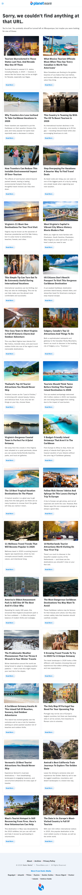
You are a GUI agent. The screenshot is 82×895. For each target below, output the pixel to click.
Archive (37, 861)
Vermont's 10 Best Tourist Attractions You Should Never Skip (20, 765)
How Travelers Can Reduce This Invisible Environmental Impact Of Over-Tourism (21, 171)
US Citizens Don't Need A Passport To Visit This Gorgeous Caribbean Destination (60, 280)
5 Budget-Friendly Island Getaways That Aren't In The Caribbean (58, 440)
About (29, 861)
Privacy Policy (49, 861)
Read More (9, 85)
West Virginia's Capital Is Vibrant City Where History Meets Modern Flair (58, 227)
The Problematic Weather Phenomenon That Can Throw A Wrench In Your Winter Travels (21, 656)
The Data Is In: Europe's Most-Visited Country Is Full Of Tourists (59, 821)
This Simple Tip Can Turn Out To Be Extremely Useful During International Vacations (21, 280)
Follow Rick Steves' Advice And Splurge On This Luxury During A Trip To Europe (60, 493)
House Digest (61, 875)
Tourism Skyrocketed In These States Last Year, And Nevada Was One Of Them (20, 61)
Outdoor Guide (46, 879)
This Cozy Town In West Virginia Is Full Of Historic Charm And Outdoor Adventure (21, 333)
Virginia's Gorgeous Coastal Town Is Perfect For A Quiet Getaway (19, 440)
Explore (37, 875)
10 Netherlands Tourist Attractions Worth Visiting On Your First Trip (59, 546)
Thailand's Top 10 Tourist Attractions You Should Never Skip (20, 387)
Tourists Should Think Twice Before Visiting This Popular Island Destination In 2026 (58, 387)
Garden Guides (47, 875)
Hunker (71, 875)
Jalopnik (21, 875)
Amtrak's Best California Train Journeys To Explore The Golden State (60, 765)
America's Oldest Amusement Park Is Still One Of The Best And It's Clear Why (20, 602)
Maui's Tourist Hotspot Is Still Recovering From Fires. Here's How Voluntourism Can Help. (20, 821)
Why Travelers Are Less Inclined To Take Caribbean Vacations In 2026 (21, 118)
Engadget (11, 875)
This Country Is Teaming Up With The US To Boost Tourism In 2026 (60, 118)
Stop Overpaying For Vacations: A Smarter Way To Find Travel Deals (60, 171)
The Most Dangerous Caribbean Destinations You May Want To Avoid (60, 602)
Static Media (27, 865)
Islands (35, 879)
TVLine (29, 875)
